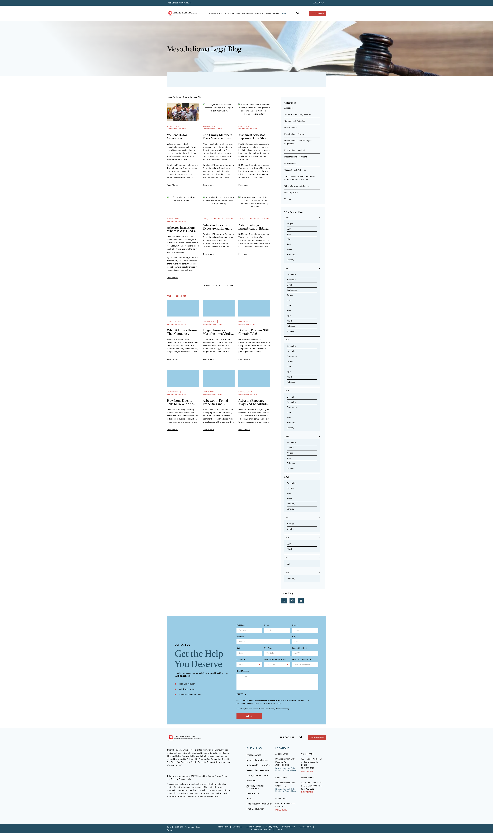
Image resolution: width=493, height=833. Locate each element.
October (290, 284)
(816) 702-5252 (307, 788)
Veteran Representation (258, 770)
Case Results (252, 793)
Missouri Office (308, 777)
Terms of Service (253, 827)
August (290, 223)
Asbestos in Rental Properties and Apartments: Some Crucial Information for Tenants (218, 402)
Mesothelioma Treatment (295, 156)
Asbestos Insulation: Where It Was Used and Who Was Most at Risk (183, 229)
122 (226, 285)
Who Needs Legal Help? (275, 659)
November (291, 279)
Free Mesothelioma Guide (259, 803)
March (289, 249)
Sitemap (279, 829)
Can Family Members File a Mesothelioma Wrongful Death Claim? (217, 136)
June (289, 233)
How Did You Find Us (301, 659)
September (292, 289)
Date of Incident (299, 648)
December (291, 274)
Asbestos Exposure (263, 13)
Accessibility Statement (261, 829)
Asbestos (288, 107)
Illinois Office (281, 798)
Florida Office (281, 777)
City (294, 636)
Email (267, 625)
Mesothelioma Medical (294, 150)
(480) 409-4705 (282, 765)
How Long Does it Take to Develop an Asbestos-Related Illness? (180, 402)
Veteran (287, 199)
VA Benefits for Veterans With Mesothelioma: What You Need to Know (181, 136)
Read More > (172, 185)
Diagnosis (240, 659)
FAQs (249, 798)
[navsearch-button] (297, 13)
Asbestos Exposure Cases (259, 765)
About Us (251, 780)
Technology (223, 827)
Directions (307, 771)
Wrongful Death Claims (257, 775)
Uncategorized (291, 192)
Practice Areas (234, 13)
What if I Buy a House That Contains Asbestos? (182, 332)
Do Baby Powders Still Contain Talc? (253, 332)
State (238, 648)
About (283, 13)
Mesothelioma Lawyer (257, 760)
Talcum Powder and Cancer (296, 186)
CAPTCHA (241, 694)
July (289, 228)
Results (276, 13)
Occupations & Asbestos (295, 169)
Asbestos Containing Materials (298, 114)
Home (169, 97)
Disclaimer (237, 827)
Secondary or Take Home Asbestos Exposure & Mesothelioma (299, 178)
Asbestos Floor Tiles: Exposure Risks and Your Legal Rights (217, 226)
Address (240, 636)
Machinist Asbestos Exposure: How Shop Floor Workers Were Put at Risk (252, 136)
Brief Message (242, 671)
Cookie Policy (305, 827)
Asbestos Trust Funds (217, 13)
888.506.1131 (318, 2)
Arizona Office (281, 753)
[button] (284, 600)
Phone (295, 625)
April (289, 244)
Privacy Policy (272, 827)
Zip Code (268, 648)
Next (232, 285)
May (289, 239)
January (290, 259)
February (291, 254)
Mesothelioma (247, 13)
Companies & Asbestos (294, 120)
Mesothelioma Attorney (294, 134)
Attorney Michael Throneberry (255, 787)
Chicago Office (308, 753)
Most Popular (290, 163)
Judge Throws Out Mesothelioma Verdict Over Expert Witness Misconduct (218, 332)
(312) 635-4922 (307, 768)
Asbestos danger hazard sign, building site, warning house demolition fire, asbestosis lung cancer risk (253, 226)
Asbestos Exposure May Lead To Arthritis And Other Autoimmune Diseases (253, 402)
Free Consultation (255, 809)
